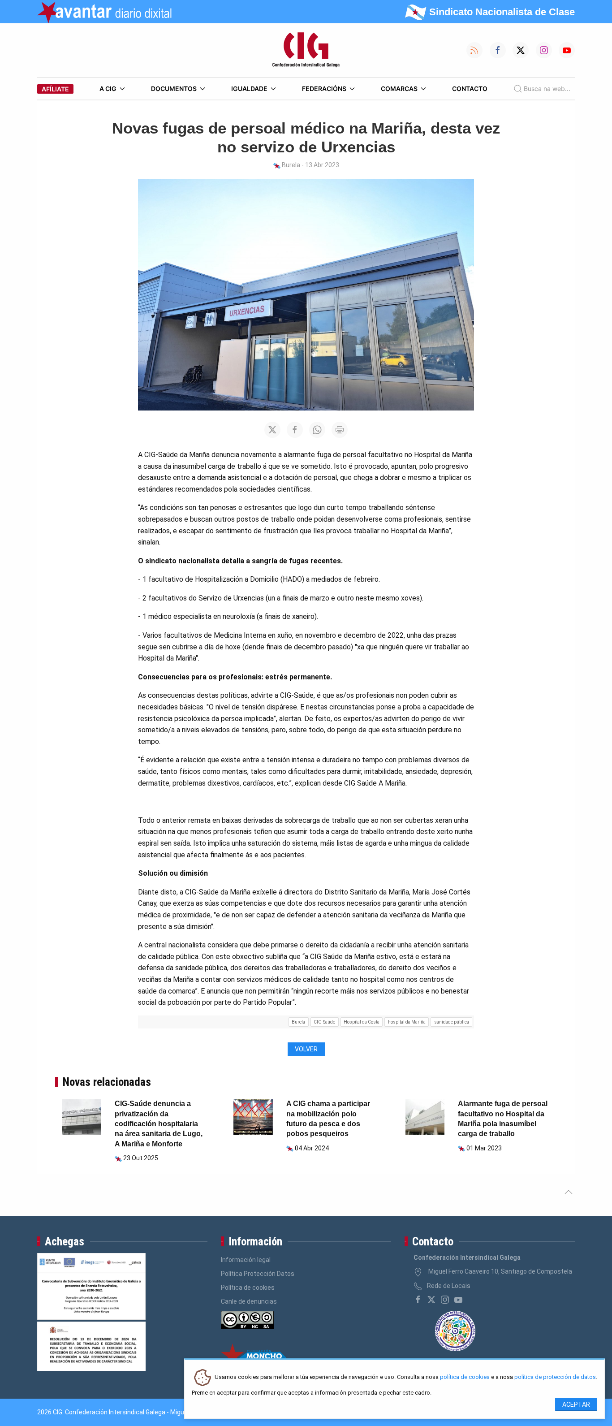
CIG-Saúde (324, 1022)
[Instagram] (444, 1299)
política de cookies (465, 1377)
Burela (298, 1022)
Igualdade (249, 88)
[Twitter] (431, 1299)
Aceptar (576, 1404)
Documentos (174, 88)
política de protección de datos (555, 1377)
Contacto (469, 88)
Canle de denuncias (249, 1301)
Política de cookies (248, 1287)
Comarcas (399, 88)
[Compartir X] (272, 430)
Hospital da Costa (361, 1022)
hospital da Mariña (407, 1022)
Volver (306, 1049)
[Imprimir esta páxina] (340, 430)
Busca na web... (547, 88)
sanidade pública (451, 1022)
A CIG (107, 88)
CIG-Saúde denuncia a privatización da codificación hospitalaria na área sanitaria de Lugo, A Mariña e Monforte (159, 1124)
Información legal (246, 1259)
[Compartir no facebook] (295, 430)
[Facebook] (418, 1299)
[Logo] (306, 50)
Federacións (324, 88)
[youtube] (458, 1299)
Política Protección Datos (257, 1273)
